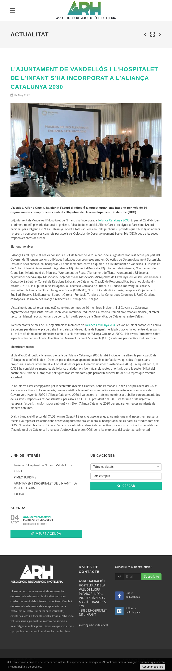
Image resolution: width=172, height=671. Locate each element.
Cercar (128, 486)
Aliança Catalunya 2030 (114, 220)
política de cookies (29, 666)
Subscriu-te (151, 576)
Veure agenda (48, 533)
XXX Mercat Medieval (37, 517)
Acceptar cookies (152, 666)
